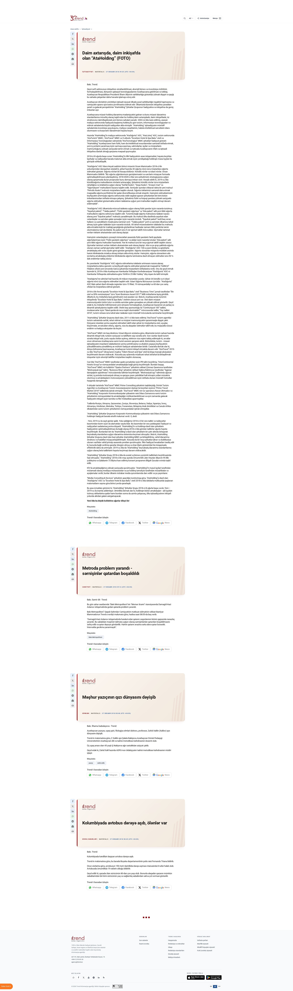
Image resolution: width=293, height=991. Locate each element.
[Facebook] (78, 977)
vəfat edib (100, 763)
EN (211, 986)
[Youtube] (89, 977)
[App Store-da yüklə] (196, 977)
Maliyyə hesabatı (174, 957)
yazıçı (91, 763)
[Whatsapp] (73, 977)
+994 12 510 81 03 (77, 959)
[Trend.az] (78, 18)
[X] (83, 977)
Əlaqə (170, 947)
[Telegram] (94, 977)
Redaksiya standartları (176, 950)
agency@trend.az (77, 962)
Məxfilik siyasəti (202, 944)
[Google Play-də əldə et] (214, 977)
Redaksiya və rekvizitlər (176, 944)
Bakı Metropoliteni (95, 637)
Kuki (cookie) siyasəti (204, 950)
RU (219, 986)
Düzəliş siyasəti (173, 954)
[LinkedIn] (99, 977)
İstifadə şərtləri (202, 940)
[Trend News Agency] (77, 939)
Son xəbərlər (143, 940)
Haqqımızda (172, 940)
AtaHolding (93, 511)
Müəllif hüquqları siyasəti (206, 947)
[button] (73, 34)
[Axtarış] (184, 18)
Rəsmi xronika (144, 944)
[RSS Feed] (104, 977)
